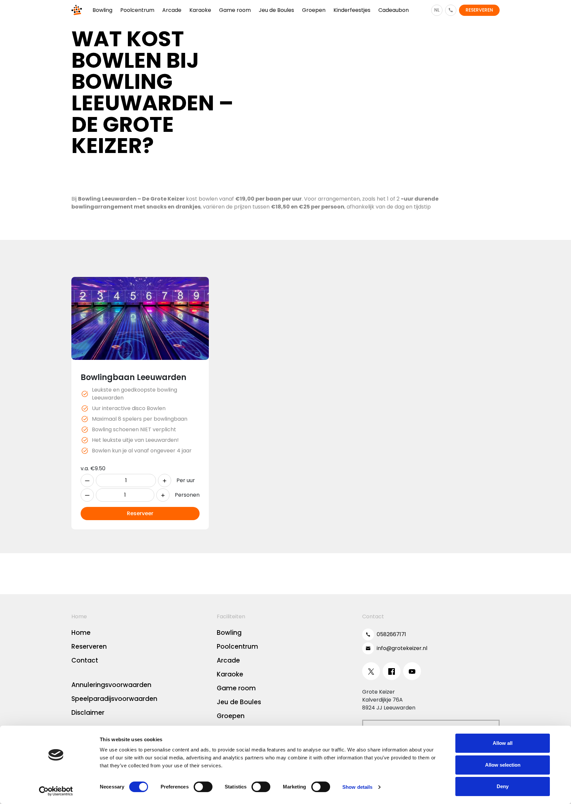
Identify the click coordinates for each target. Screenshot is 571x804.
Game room (236, 688)
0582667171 (391, 634)
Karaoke (230, 674)
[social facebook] (391, 671)
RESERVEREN (479, 10)
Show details (357, 787)
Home (81, 632)
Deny (503, 786)
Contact (84, 660)
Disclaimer (87, 712)
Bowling (229, 632)
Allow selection (502, 765)
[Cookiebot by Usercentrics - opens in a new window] (56, 791)
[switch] (203, 787)
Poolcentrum (237, 646)
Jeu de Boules (239, 702)
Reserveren (89, 646)
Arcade (228, 660)
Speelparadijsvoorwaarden (114, 698)
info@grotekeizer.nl (402, 648)
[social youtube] (412, 671)
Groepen (231, 715)
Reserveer (140, 513)
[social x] (371, 671)
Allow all (503, 743)
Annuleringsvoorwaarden (111, 684)
